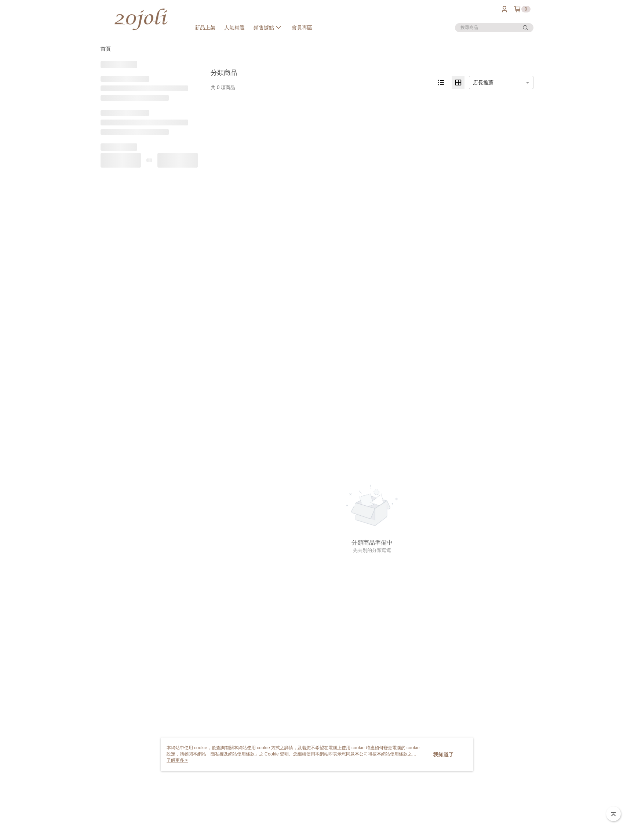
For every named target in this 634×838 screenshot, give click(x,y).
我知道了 (443, 754)
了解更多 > (177, 760)
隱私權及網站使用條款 (233, 754)
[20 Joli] (141, 19)
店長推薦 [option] (483, 82)
